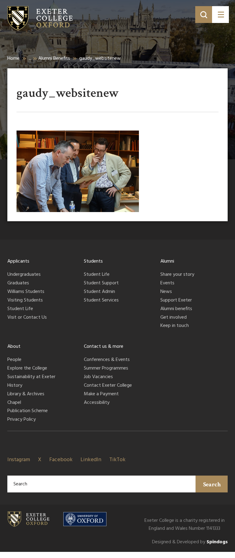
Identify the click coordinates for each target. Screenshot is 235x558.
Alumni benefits (176, 309)
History (14, 385)
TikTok (117, 459)
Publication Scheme (27, 411)
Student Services (101, 300)
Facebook (61, 459)
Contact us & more (103, 347)
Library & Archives (25, 394)
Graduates (18, 283)
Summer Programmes (106, 368)
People (14, 360)
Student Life (20, 309)
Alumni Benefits (54, 59)
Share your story (177, 275)
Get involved (173, 317)
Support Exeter (176, 300)
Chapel (14, 403)
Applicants (18, 261)
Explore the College (27, 368)
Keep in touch (174, 326)
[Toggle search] (203, 14)
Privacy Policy (21, 419)
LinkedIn (90, 459)
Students (93, 261)
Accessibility (97, 403)
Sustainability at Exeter (31, 377)
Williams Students (25, 292)
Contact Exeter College (108, 385)
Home (13, 59)
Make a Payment (101, 394)
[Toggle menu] (220, 14)
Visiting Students (25, 300)
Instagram (18, 459)
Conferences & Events (107, 360)
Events (167, 283)
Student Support (101, 283)
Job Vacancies (98, 377)
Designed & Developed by (190, 542)
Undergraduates (24, 275)
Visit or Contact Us (27, 317)
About (14, 347)
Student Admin (99, 292)
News (166, 292)
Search (212, 484)
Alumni (167, 261)
